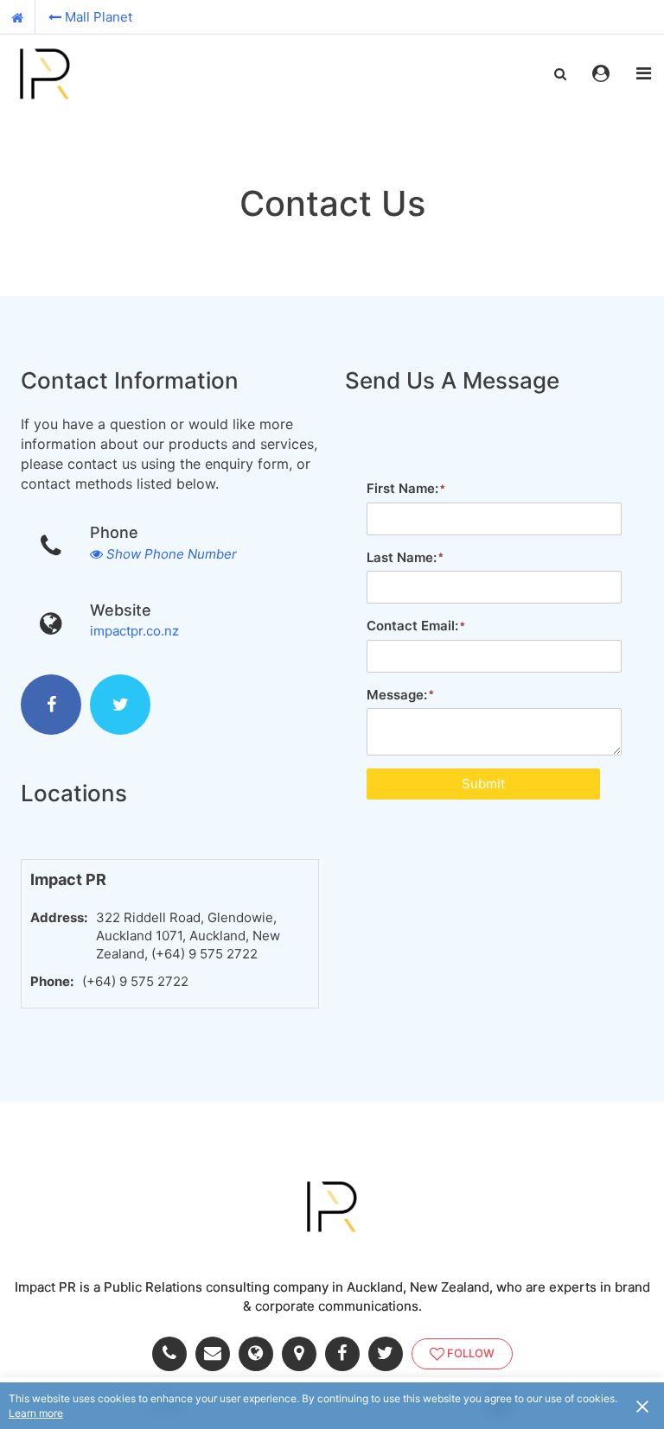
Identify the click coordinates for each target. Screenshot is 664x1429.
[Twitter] (120, 704)
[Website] (260, 1354)
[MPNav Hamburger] (643, 73)
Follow (471, 1353)
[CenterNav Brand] (56, 73)
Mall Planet (98, 17)
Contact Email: (412, 625)
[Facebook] (51, 704)
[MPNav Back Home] (17, 17)
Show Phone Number (171, 554)
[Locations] (303, 1354)
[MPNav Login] (600, 73)
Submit (483, 783)
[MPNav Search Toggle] (560, 73)
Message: (397, 694)
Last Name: (402, 557)
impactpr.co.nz (134, 631)
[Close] (642, 1406)
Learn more (36, 1413)
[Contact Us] (217, 1354)
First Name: (402, 488)
